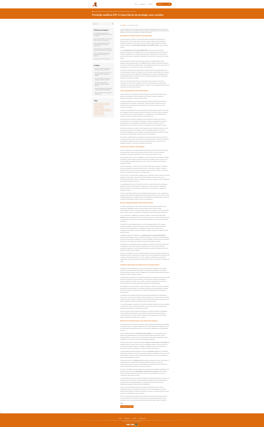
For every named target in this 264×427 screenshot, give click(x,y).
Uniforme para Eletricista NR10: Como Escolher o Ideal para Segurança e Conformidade (102, 44)
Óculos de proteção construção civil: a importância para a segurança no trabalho (103, 74)
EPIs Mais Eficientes (99, 107)
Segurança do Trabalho (100, 110)
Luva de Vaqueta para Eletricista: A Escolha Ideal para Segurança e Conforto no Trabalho (103, 34)
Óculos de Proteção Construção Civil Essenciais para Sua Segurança (103, 69)
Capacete (100, 104)
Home (135, 4)
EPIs (108, 104)
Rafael (124, 25)
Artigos (97, 65)
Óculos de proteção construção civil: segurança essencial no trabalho (103, 79)
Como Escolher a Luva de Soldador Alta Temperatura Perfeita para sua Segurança (103, 49)
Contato (150, 4)
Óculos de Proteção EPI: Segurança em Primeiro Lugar (103, 93)
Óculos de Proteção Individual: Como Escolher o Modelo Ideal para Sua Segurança (102, 54)
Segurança (108, 110)
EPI (104, 104)
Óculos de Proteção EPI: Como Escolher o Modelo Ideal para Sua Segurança (103, 39)
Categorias (142, 4)
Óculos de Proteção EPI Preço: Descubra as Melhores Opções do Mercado (102, 84)
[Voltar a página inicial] (95, 4)
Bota (96, 104)
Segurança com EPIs (99, 113)
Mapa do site (142, 418)
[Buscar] (169, 4)
